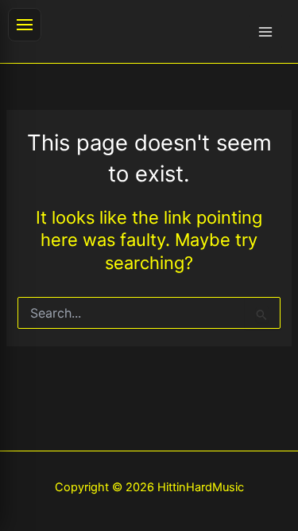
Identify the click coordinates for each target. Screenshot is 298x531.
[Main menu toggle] (265, 32)
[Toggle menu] (24, 24)
